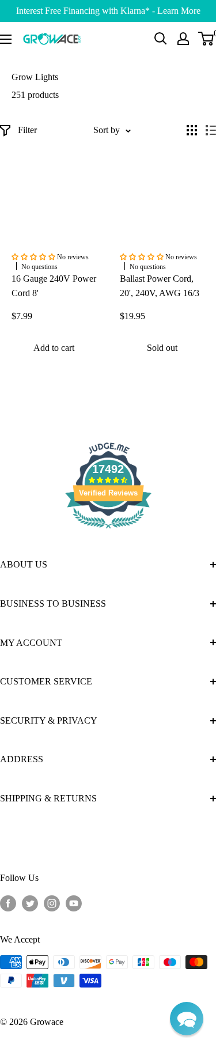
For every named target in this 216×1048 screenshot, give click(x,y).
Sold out (162, 348)
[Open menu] (6, 39)
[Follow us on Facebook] (8, 902)
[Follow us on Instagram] (52, 902)
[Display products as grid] (192, 130)
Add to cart (53, 348)
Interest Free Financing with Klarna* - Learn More (108, 11)
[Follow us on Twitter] (30, 902)
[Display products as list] (211, 130)
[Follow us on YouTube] (74, 902)
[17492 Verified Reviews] (108, 530)
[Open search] (160, 38)
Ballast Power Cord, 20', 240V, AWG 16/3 (159, 286)
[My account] (183, 38)
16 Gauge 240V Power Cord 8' (54, 286)
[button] (186, 1018)
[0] (206, 39)
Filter (27, 130)
